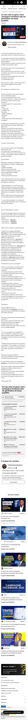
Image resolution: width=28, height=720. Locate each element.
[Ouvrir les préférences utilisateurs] (24, 2)
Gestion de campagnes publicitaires (12, 11)
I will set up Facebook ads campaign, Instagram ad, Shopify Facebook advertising (12, 653)
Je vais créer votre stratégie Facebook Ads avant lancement (13, 625)
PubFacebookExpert (20, 42)
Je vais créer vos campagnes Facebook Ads (10, 517)
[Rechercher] (15, 2)
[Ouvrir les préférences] (18, 2)
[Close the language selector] (22, 712)
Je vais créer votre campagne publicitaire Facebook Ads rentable (12, 572)
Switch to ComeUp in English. (12, 712)
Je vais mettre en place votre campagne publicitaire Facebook (11, 598)
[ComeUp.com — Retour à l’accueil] (2, 2)
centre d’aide (6, 672)
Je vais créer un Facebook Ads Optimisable (10, 545)
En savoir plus (13, 482)
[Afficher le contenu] (25, 696)
